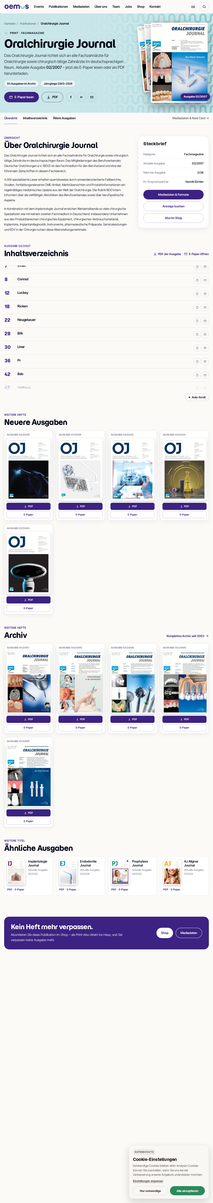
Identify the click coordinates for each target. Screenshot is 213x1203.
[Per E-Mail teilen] (91, 97)
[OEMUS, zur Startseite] (16, 6)
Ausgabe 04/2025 (122, 434)
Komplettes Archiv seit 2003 (185, 636)
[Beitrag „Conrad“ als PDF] (197, 274)
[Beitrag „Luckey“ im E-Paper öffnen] (205, 287)
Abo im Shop (173, 218)
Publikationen (58, 7)
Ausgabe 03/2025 (174, 434)
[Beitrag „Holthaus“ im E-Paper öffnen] (205, 382)
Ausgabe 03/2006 (122, 647)
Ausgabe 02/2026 (18, 434)
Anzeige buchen (173, 206)
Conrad (22, 273)
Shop (141, 7)
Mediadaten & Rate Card (190, 118)
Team (116, 7)
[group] (106, 328)
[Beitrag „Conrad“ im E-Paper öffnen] (205, 274)
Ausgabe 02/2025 (18, 528)
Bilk (20, 327)
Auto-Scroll (199, 397)
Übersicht (10, 118)
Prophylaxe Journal (140, 863)
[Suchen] (204, 6)
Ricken (22, 300)
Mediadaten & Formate (173, 194)
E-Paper (37, 515)
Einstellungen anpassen (148, 1181)
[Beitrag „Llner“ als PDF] (197, 342)
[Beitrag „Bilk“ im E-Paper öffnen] (205, 328)
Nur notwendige (150, 1191)
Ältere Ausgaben (64, 118)
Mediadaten (81, 7)
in (81, 97)
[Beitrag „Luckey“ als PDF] (197, 287)
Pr (19, 354)
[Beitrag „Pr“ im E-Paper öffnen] (205, 355)
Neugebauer (26, 314)
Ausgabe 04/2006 (70, 647)
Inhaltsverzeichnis (35, 118)
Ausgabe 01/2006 (18, 741)
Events (39, 7)
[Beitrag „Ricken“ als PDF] (197, 301)
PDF (55, 97)
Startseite (9, 23)
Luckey (22, 286)
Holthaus (24, 381)
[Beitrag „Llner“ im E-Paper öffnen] (205, 342)
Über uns (101, 7)
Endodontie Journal (88, 863)
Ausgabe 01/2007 (18, 647)
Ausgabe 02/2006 (174, 647)
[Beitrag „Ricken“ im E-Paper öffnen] (205, 301)
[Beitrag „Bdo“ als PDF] (197, 369)
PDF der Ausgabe (169, 254)
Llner (21, 341)
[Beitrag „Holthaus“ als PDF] (197, 382)
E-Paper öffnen (199, 254)
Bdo (20, 368)
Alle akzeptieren (187, 1191)
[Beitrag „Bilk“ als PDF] (197, 328)
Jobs (128, 7)
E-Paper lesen (24, 97)
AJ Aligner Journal (191, 863)
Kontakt (155, 7)
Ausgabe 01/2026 (70, 434)
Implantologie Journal (37, 863)
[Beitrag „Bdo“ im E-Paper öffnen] (205, 369)
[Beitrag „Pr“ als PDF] (197, 355)
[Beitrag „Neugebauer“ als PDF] (197, 315)
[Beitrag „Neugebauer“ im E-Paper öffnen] (205, 315)
